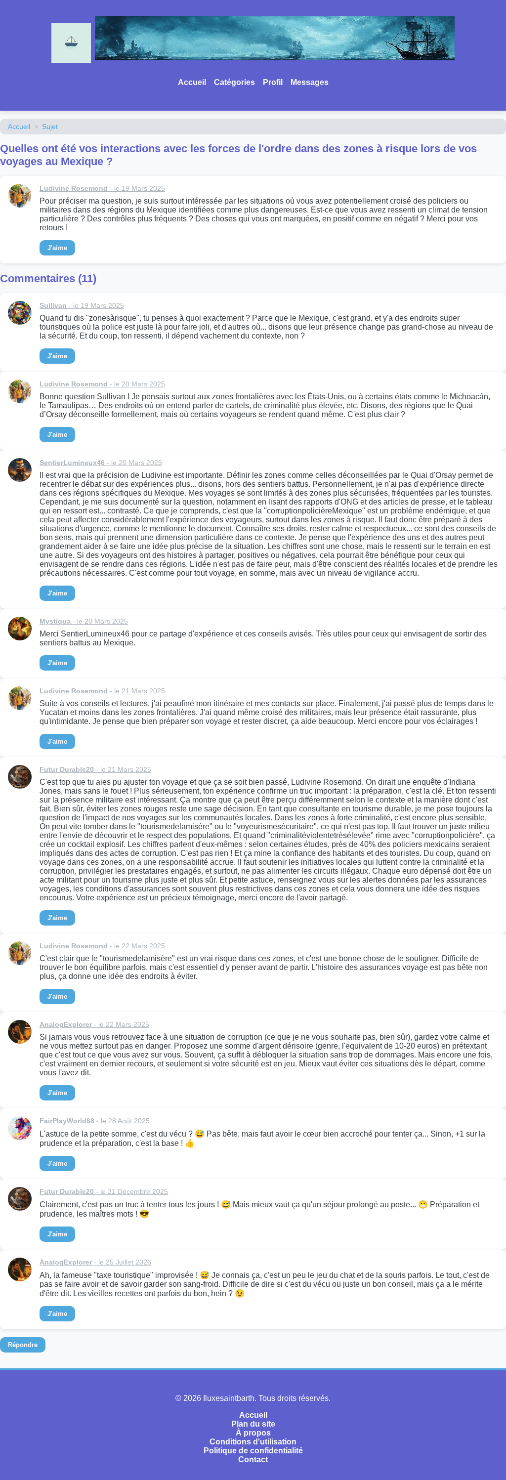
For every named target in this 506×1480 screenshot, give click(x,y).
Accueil (192, 82)
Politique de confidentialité (253, 1450)
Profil (273, 82)
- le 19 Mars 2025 (102, 188)
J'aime (57, 248)
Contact (253, 1459)
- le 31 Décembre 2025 (104, 1191)
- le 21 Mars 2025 (102, 691)
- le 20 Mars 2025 (102, 384)
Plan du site (253, 1424)
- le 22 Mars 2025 (102, 946)
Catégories (234, 82)
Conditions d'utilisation (253, 1442)
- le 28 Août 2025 (95, 1121)
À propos (253, 1433)
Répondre (23, 1345)
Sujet (50, 126)
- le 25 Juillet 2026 (95, 1262)
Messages (310, 82)
